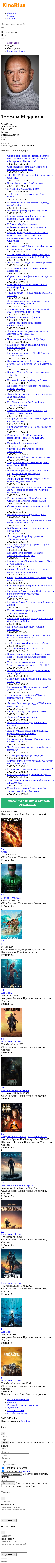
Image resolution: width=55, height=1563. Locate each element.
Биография (13, 43)
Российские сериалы (18, 1399)
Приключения (27, 145)
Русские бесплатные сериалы (22, 1405)
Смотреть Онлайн (16, 51)
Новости (11, 18)
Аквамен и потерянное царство (17, 1185)
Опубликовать (8, 1520)
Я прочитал (17, 1471)
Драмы (14, 145)
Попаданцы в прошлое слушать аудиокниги (27, 802)
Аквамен (6, 1331)
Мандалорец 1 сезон (11, 1234)
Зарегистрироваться (11, 1474)
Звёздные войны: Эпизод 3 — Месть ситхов (24, 1136)
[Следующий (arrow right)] (5, 1561)
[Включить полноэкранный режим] (5, 1558)
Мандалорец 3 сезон (11, 1041)
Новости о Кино (15, 1410)
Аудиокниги (13, 1407)
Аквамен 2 (6, 992)
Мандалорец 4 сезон (11, 1380)
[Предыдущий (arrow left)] (2, 1561)
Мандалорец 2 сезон (11, 1283)
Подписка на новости (16, 1468)
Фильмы (11, 13)
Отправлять (7, 1483)
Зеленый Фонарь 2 (11, 898)
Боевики (5, 145)
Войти (5, 1443)
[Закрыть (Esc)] (2, 1558)
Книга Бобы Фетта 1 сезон (15, 1090)
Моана (4, 944)
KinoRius (25, 1421)
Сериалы (12, 16)
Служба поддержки (17, 1413)
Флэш (4, 851)
